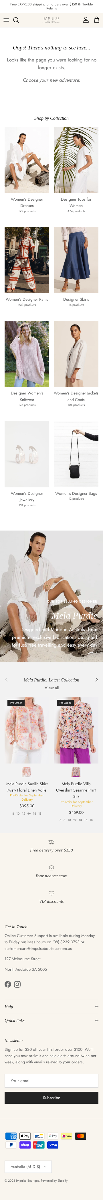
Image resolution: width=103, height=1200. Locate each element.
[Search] (19, 20)
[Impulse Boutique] (51, 20)
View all (52, 688)
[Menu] (6, 20)
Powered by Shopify (54, 1180)
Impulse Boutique (27, 1180)
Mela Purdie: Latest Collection (51, 680)
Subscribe (51, 1098)
